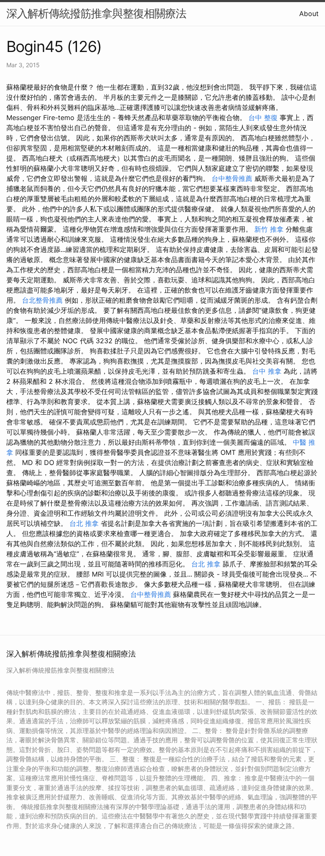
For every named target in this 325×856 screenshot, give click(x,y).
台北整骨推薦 (42, 300)
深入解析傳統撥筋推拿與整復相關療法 (96, 13)
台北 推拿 (84, 523)
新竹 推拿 (269, 229)
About (309, 13)
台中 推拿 (266, 371)
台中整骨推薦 (232, 178)
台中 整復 (263, 117)
